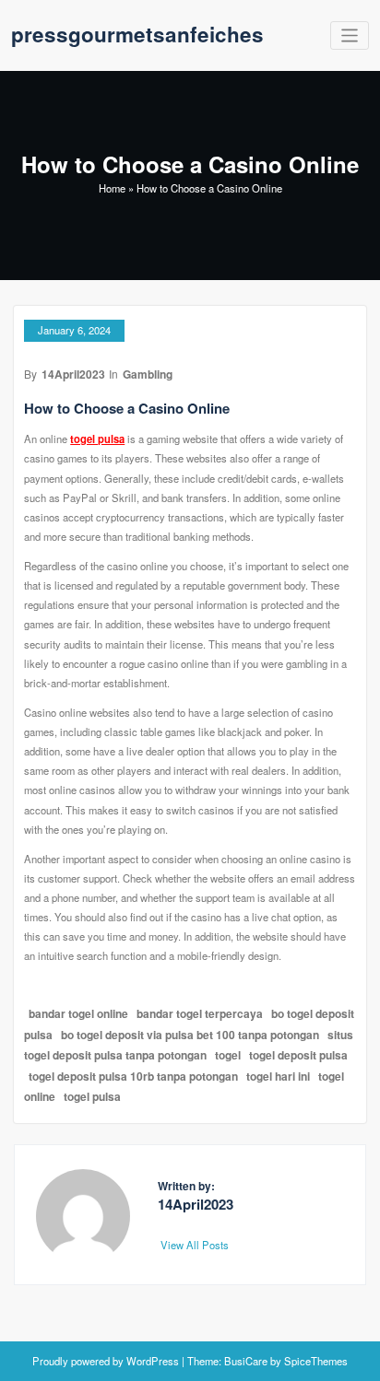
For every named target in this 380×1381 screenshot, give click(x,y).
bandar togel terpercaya (200, 1013)
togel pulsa (97, 438)
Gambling (147, 374)
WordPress (152, 1360)
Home (112, 188)
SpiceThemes (314, 1360)
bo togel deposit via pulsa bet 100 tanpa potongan (190, 1034)
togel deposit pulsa (298, 1055)
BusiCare (247, 1360)
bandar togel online (78, 1013)
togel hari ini (278, 1076)
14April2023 (73, 374)
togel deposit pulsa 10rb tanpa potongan (133, 1076)
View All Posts (196, 1244)
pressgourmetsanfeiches (137, 34)
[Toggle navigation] (350, 35)
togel (228, 1055)
